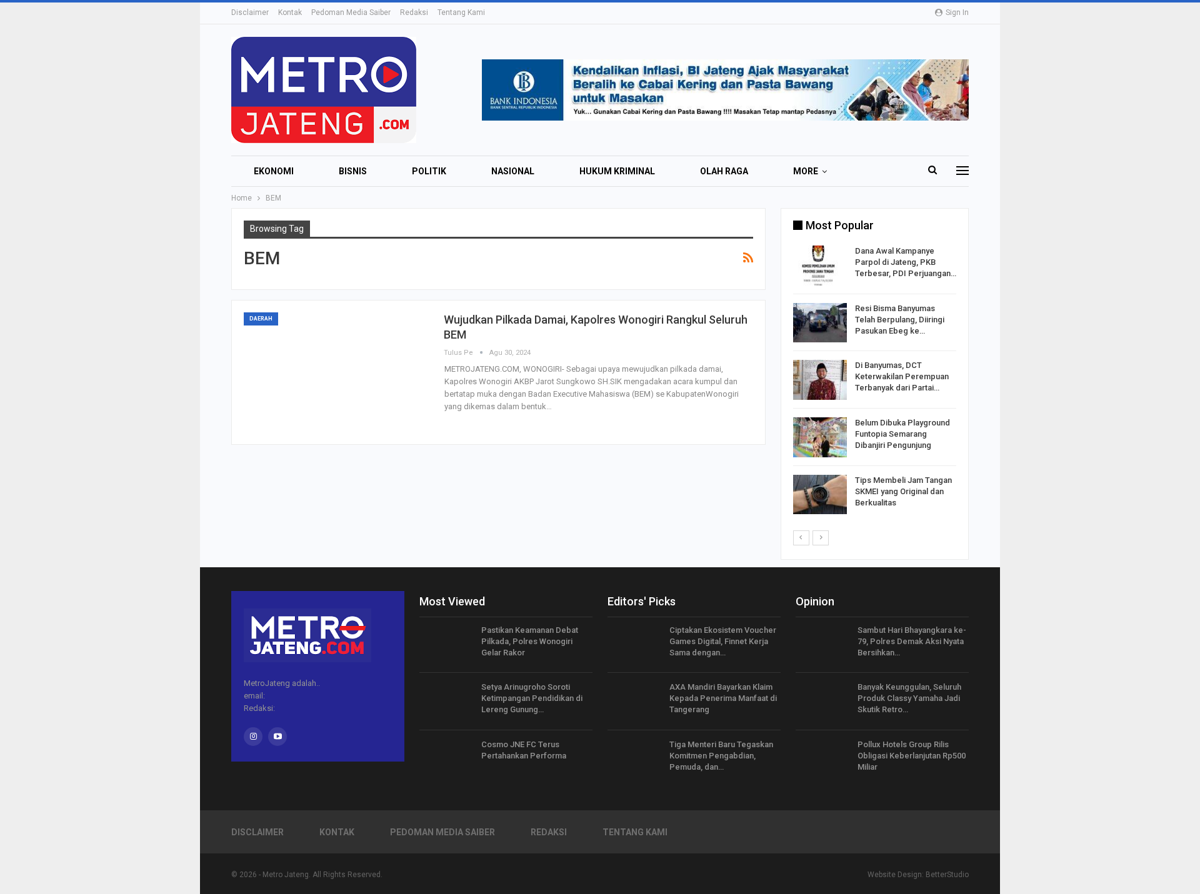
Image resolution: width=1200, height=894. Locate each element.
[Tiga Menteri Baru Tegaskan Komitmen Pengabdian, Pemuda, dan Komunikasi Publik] (634, 759)
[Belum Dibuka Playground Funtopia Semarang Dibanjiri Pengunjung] (820, 437)
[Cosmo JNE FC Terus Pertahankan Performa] (446, 759)
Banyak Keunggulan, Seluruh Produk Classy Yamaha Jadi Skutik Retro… (909, 698)
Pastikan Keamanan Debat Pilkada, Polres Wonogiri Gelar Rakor (529, 641)
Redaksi (414, 12)
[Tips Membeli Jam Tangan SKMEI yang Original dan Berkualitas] (820, 495)
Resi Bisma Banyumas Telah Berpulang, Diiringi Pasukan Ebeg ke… (899, 319)
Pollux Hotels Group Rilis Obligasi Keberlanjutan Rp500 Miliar (912, 756)
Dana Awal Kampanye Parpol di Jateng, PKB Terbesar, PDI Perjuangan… (905, 262)
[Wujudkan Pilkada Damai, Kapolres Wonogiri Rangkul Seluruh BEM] (337, 372)
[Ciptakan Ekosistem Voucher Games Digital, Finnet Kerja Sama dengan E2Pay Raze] (634, 645)
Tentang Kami (461, 12)
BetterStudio (947, 874)
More (805, 171)
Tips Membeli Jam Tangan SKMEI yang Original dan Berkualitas (903, 491)
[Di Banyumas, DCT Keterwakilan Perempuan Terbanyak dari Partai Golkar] (820, 380)
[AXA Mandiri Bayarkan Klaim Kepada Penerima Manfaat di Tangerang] (634, 702)
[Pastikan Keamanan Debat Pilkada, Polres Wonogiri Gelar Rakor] (446, 645)
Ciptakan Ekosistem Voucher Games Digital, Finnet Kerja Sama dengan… (722, 641)
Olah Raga (724, 171)
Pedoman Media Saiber (351, 12)
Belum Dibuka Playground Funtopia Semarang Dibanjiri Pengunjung (902, 434)
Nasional (512, 171)
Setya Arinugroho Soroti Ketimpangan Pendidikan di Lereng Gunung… (531, 698)
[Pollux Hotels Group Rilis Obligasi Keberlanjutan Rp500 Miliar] (822, 759)
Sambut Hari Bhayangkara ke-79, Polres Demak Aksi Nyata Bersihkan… (912, 641)
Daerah (260, 318)
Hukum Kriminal (617, 171)
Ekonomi (274, 171)
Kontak (290, 12)
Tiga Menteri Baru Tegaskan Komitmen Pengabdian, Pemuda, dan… (721, 756)
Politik (429, 171)
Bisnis (353, 171)
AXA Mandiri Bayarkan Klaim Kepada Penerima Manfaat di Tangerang (723, 698)
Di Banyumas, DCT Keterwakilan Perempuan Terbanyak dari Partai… (902, 376)
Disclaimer (250, 12)
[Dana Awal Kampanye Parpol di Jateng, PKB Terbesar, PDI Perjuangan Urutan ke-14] (820, 266)
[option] (874, 382)
